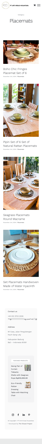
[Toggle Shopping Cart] (35, 5)
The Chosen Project (25, 424)
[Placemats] (21, 52)
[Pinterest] (29, 415)
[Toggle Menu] (39, 5)
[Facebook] (18, 415)
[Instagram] (13, 415)
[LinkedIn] (24, 415)
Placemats (20, 76)
